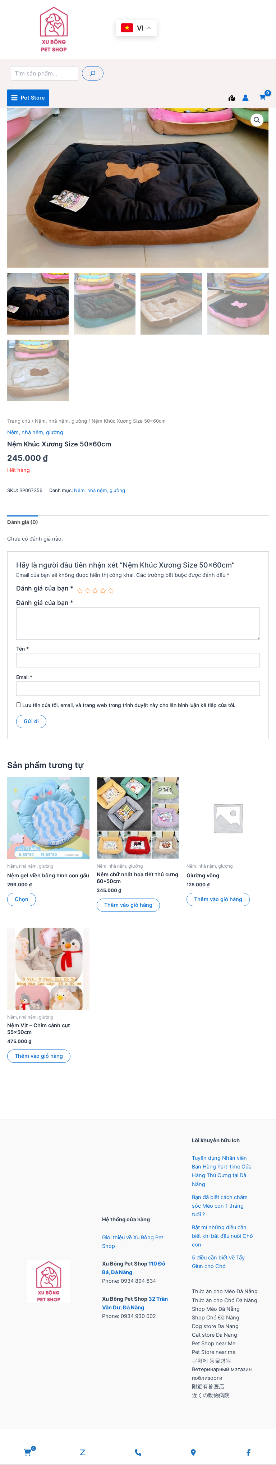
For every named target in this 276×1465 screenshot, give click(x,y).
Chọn (21, 899)
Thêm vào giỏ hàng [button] (128, 905)
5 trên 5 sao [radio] (110, 591)
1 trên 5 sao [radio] (80, 591)
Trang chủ (18, 421)
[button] (256, 120)
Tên (22, 649)
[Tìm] (93, 73)
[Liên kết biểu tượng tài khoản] (245, 98)
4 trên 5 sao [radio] (103, 591)
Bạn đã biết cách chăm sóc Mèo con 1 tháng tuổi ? (220, 1206)
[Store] (232, 98)
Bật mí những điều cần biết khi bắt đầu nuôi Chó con (222, 1236)
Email (24, 677)
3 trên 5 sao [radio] (95, 591)
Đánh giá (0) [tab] (22, 522)
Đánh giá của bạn (44, 588)
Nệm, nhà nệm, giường (61, 421)
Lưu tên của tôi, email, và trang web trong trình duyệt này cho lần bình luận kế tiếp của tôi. (128, 705)
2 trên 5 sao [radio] (87, 591)
